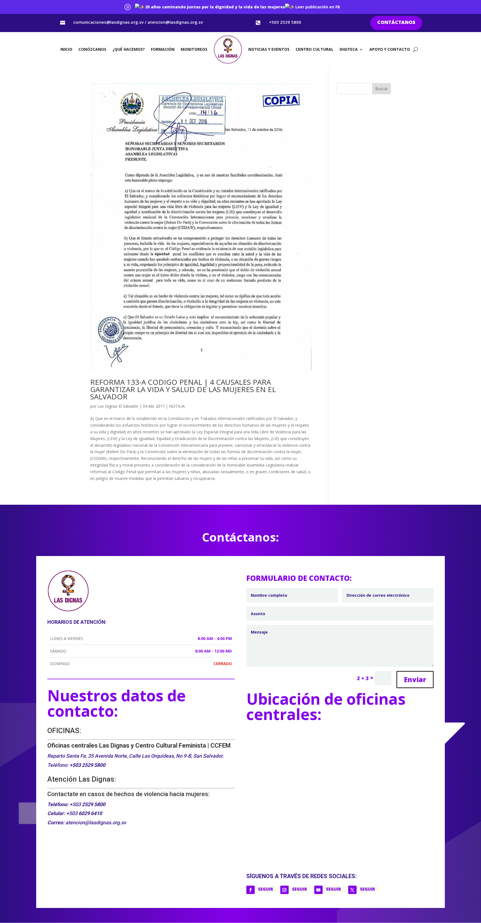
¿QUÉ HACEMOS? (128, 49)
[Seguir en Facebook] (250, 890)
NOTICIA (177, 406)
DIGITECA (349, 49)
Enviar (415, 679)
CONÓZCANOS (92, 49)
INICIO (66, 49)
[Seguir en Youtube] (318, 890)
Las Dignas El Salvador (117, 406)
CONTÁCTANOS (396, 22)
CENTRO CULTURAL (314, 49)
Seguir (265, 889)
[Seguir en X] (352, 890)
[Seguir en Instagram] (284, 890)
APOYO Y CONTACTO (389, 49)
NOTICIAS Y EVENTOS (268, 49)
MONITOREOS (194, 49)
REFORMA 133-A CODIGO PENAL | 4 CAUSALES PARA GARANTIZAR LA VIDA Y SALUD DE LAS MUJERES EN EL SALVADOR (183, 389)
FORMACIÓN (163, 49)
